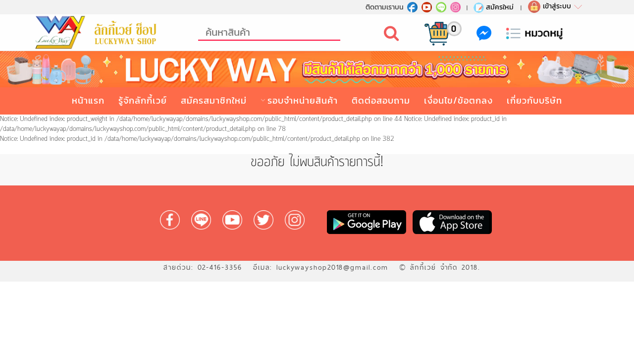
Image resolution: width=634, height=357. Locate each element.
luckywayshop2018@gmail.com (332, 267)
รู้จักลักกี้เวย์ (142, 100)
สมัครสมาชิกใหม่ (214, 100)
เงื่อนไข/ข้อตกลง (458, 100)
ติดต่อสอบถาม (381, 100)
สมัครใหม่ (500, 6)
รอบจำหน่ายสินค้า (302, 100)
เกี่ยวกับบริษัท (534, 100)
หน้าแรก (88, 100)
